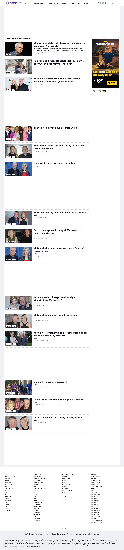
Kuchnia (35, 494)
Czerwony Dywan (40, 3)
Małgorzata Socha (9, 484)
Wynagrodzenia (37, 518)
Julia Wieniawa (8, 478)
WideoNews (76, 3)
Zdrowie (7, 504)
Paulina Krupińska (95, 476)
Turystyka (35, 498)
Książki (35, 492)
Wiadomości (8, 490)
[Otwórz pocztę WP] (99, 3)
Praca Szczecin (95, 506)
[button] (104, 3)
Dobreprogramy (37, 502)
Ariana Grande (8, 480)
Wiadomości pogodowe (68, 498)
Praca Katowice (95, 512)
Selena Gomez (37, 480)
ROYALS (85, 3)
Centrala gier (36, 514)
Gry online (7, 510)
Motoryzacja (8, 500)
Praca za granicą (95, 516)
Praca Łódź (94, 498)
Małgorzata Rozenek (38, 482)
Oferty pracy (94, 492)
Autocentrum (36, 510)
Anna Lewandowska (10, 476)
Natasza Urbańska (96, 482)
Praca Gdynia (94, 508)
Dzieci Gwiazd (54, 3)
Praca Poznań (94, 502)
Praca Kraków (94, 496)
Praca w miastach (95, 514)
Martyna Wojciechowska (97, 486)
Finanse (7, 498)
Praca (6, 506)
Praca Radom (94, 504)
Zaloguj (111, 3)
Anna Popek (65, 486)
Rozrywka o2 (36, 520)
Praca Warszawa (95, 494)
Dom (34, 490)
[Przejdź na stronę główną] (7, 4)
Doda (63, 482)
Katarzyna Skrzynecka (67, 478)
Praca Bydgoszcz (95, 510)
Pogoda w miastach (67, 500)
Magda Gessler (37, 484)
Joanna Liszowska (95, 480)
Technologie (8, 496)
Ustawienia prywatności (90, 534)
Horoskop (35, 496)
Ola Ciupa (64, 476)
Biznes (6, 494)
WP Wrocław (36, 512)
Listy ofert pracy (95, 518)
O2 (63, 502)
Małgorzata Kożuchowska (39, 478)
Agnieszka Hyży (9, 486)
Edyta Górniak (37, 476)
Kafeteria (35, 500)
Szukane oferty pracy (96, 520)
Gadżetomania (37, 506)
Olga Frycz (93, 478)
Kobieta (6, 502)
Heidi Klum (65, 480)
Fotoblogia (36, 508)
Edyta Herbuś (94, 484)
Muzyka (28, 3)
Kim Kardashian (66, 484)
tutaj (40, 546)
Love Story (65, 3)
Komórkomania (37, 504)
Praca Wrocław (95, 500)
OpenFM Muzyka (66, 494)
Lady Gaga (36, 486)
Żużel (34, 516)
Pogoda (6, 508)
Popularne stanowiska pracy (98, 522)
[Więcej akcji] (89, 43)
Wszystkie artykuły (67, 490)
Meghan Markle (9, 482)
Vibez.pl (64, 496)
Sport (6, 492)
